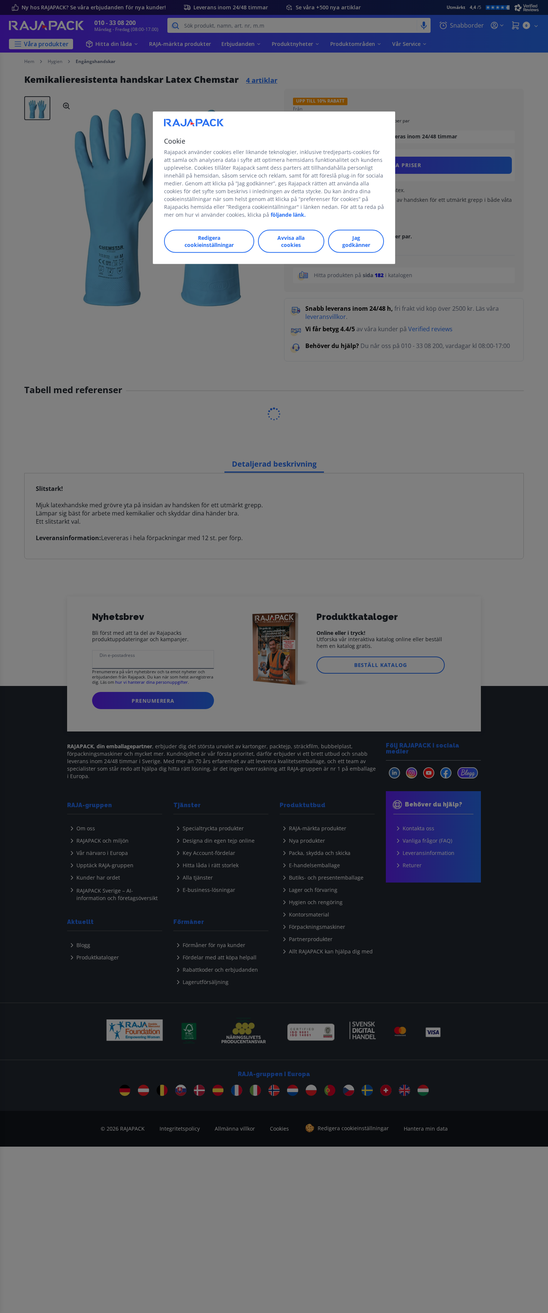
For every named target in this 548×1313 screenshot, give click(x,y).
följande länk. (288, 214)
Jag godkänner (356, 241)
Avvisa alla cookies (291, 241)
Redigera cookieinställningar (209, 241)
